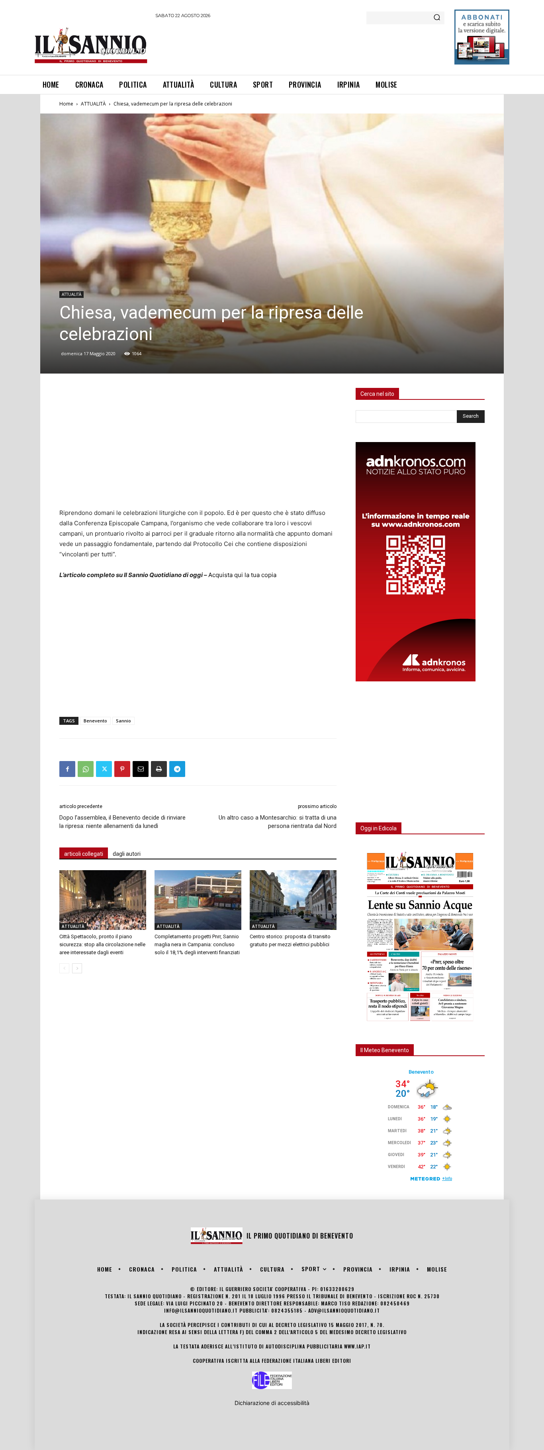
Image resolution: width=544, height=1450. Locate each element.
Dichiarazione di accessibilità (272, 1402)
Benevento (95, 721)
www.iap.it (357, 1346)
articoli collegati (83, 854)
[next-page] (77, 968)
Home (66, 103)
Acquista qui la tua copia (242, 575)
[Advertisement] (300, 45)
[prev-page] (64, 968)
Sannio (123, 721)
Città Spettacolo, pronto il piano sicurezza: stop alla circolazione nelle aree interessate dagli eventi (102, 944)
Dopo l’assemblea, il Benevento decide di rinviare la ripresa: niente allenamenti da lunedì (122, 822)
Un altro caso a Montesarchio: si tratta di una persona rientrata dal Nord (278, 822)
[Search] (436, 18)
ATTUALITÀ (93, 103)
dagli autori (127, 854)
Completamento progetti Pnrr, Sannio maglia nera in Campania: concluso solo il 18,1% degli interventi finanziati (197, 944)
